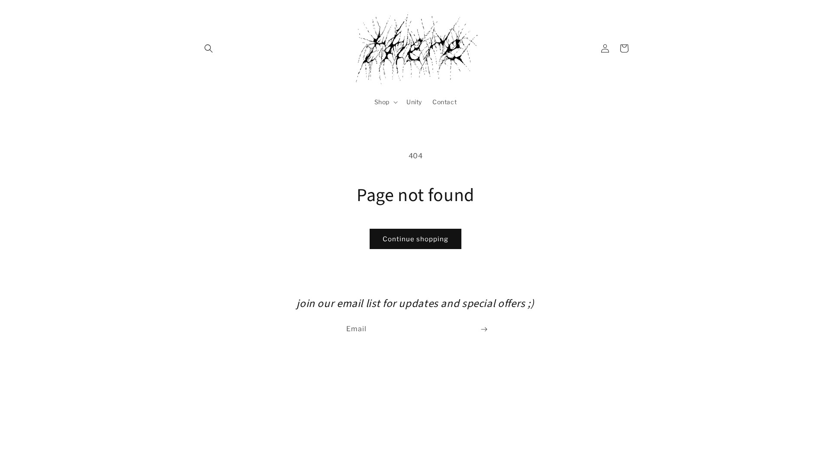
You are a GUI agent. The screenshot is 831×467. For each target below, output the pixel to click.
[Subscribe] (483, 329)
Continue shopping (415, 239)
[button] (208, 48)
